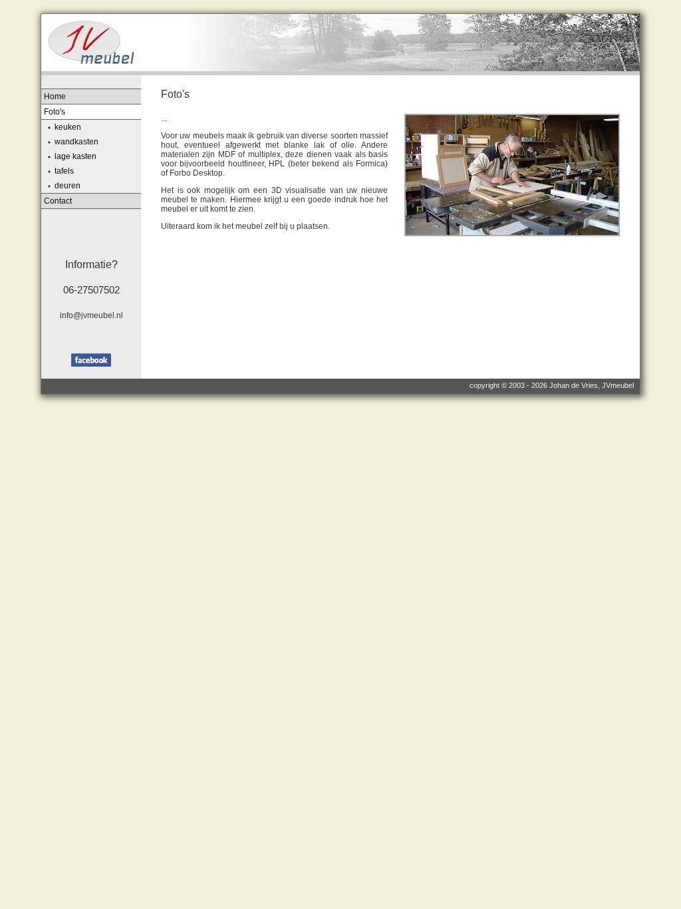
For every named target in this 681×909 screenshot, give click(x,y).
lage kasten (75, 156)
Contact (58, 201)
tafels (64, 171)
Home (55, 96)
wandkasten (76, 141)
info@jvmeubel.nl (91, 315)
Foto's (54, 111)
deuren (67, 185)
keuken (68, 127)
